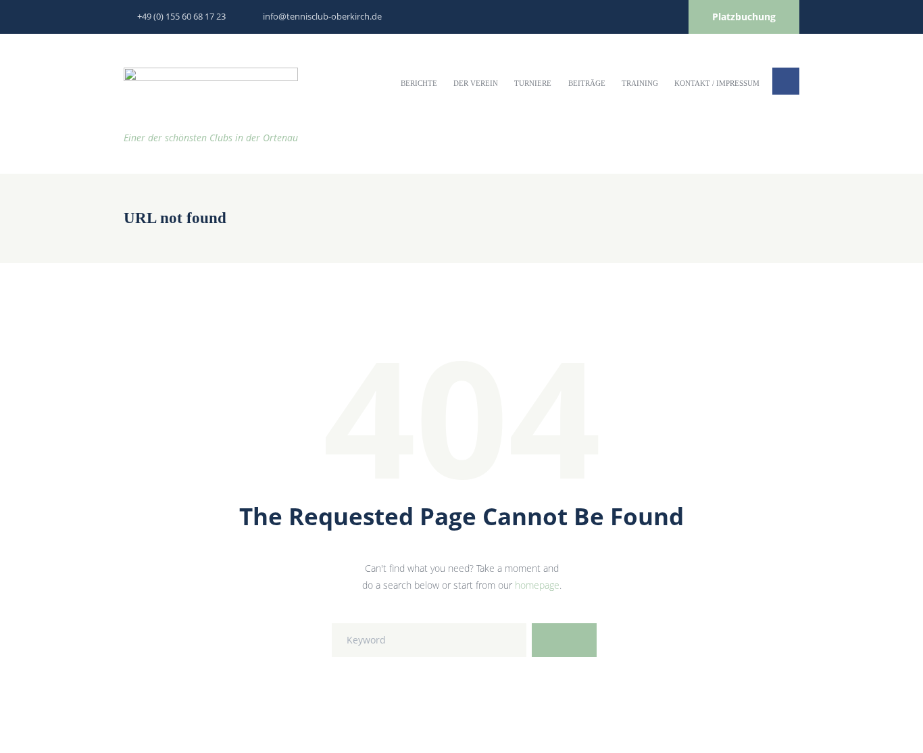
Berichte (419, 83)
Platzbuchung (744, 16)
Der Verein (475, 83)
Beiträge (586, 83)
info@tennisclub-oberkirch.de (322, 16)
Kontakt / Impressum (716, 83)
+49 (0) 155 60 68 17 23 (181, 16)
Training (640, 83)
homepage (537, 585)
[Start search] (564, 640)
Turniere (532, 83)
